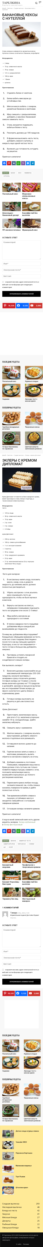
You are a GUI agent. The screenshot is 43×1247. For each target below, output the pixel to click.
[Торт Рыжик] (8, 1180)
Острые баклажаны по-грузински (10, 448)
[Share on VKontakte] (14, 163)
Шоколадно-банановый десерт (10, 214)
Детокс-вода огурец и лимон (27, 1131)
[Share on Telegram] (33, 163)
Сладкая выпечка (19, 8)
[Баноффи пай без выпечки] (31, 206)
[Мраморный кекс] (31, 223)
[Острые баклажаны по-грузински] (11, 438)
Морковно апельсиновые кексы (28, 196)
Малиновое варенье (24, 1166)
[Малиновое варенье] (8, 1169)
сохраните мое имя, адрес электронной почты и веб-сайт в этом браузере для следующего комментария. (20, 284)
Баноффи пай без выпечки (29, 214)
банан (13, 173)
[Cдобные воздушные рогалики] (11, 418)
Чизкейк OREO (21, 1142)
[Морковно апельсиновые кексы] (31, 187)
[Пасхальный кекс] (11, 187)
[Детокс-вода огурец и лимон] (8, 1134)
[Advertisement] (21, 333)
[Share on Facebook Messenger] (28, 163)
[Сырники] (11, 390)
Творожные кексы (32, 427)
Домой (4, 8)
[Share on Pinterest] (9, 163)
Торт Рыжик (20, 1177)
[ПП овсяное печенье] (11, 223)
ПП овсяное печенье (11, 230)
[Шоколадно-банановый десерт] (11, 206)
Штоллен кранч (22, 1187)
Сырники (5, 399)
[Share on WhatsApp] (18, 163)
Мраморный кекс (30, 230)
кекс (20, 173)
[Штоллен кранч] (8, 1190)
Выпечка (9, 8)
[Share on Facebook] (4, 163)
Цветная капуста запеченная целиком (33, 448)
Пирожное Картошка (24, 1153)
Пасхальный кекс (10, 194)
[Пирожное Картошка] (8, 1156)
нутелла (7, 176)
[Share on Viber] (23, 163)
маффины (28, 173)
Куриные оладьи (31, 381)
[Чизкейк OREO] (8, 1145)
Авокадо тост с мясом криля (31, 400)
